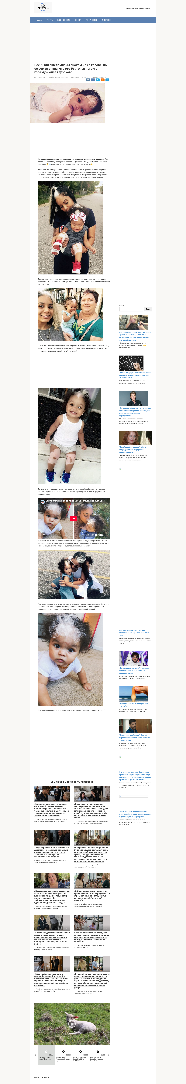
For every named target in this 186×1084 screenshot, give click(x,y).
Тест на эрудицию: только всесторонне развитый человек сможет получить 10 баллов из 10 (135, 375)
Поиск (121, 306)
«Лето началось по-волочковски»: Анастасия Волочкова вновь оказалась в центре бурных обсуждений (135, 814)
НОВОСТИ (78, 20)
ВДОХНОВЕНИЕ (63, 20)
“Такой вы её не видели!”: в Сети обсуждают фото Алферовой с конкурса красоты (132, 449)
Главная (39, 20)
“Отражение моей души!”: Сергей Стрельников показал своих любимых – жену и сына (134, 737)
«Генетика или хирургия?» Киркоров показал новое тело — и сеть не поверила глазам (134, 670)
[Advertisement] (93, 42)
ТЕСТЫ (50, 20)
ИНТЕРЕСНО (107, 20)
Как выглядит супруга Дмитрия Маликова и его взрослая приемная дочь (134, 632)
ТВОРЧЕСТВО (91, 20)
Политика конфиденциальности (137, 8)
